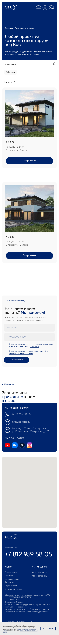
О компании (11, 572)
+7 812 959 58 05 (21, 414)
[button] (45, 7)
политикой (34, 346)
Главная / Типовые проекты (19, 28)
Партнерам (11, 586)
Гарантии (9, 582)
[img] (22, 445)
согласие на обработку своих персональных (34, 344)
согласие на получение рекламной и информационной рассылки (28, 352)
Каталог (9, 576)
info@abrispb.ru (21, 422)
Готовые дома (12, 579)
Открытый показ (13, 589)
